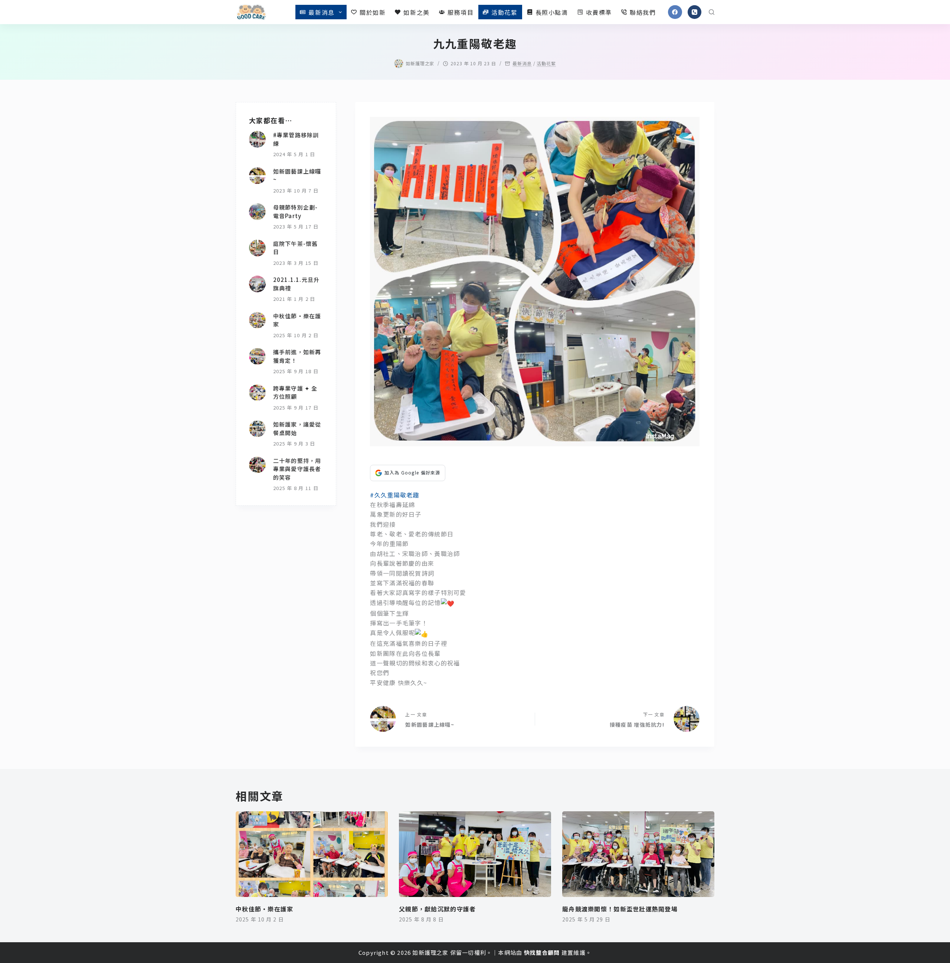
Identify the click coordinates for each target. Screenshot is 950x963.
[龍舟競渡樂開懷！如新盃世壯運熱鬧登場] (638, 854)
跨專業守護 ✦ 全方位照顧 (295, 392)
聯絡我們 (643, 12)
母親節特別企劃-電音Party (295, 211)
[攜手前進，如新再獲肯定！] (257, 356)
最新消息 (321, 12)
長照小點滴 (551, 12)
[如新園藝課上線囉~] (257, 175)
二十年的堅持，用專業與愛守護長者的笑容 (297, 469)
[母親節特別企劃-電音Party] (257, 211)
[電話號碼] (695, 12)
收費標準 (599, 12)
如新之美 (416, 12)
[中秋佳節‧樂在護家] (257, 320)
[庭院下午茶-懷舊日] (257, 248)
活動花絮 (504, 12)
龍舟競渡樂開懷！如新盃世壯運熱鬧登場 (620, 908)
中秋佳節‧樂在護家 (265, 908)
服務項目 (461, 12)
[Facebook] (675, 12)
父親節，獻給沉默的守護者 (437, 908)
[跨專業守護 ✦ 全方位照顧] (257, 392)
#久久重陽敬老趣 (394, 494)
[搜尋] (711, 12)
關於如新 (373, 12)
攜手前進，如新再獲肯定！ (297, 356)
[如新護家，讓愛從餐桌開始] (257, 428)
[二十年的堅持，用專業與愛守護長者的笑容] (257, 465)
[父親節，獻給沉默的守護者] (475, 854)
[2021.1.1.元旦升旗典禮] (257, 284)
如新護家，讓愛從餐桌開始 (297, 428)
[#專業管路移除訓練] (257, 139)
